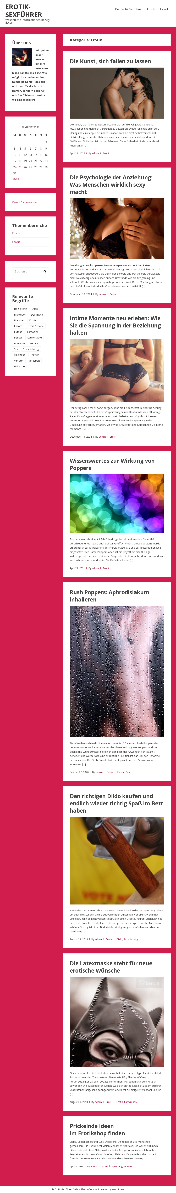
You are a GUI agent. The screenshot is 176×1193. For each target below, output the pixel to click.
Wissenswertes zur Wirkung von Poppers (112, 464)
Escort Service (35, 326)
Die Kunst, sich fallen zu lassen (110, 61)
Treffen (34, 354)
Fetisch (18, 337)
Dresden (19, 320)
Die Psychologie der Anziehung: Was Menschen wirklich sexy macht (111, 184)
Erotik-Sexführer (23, 10)
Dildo (119, 939)
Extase (121, 772)
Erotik (151, 9)
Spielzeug (117, 1166)
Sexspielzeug (131, 939)
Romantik (19, 343)
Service (34, 343)
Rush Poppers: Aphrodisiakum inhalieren (109, 595)
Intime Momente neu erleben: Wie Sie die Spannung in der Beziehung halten (115, 325)
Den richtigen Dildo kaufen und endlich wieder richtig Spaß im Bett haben (116, 803)
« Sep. (16, 179)
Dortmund (37, 314)
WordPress (118, 1189)
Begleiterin (20, 308)
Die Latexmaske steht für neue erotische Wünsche (111, 966)
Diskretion (20, 314)
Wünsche (19, 366)
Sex (128, 772)
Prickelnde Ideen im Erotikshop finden (97, 1129)
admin (95, 153)
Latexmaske (131, 1102)
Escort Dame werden (24, 202)
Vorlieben (34, 360)
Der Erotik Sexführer (128, 9)
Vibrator (128, 1166)
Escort (164, 9)
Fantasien (32, 331)
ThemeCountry (89, 1189)
